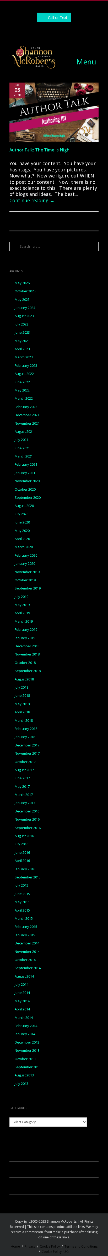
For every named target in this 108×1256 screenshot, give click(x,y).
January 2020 (25, 563)
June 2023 (22, 332)
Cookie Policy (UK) (55, 1251)
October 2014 (25, 960)
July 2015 (21, 885)
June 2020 (22, 522)
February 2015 (26, 926)
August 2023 (24, 316)
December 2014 (27, 943)
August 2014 (24, 976)
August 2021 (24, 431)
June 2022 (22, 382)
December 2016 (27, 811)
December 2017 (27, 745)
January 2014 (25, 1034)
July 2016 (21, 844)
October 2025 (25, 291)
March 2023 (24, 357)
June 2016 (22, 852)
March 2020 (24, 547)
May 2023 (22, 341)
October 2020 (25, 489)
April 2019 (22, 613)
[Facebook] (36, 31)
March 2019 (24, 621)
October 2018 (25, 662)
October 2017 (25, 762)
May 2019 (22, 605)
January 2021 (25, 473)
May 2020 (22, 530)
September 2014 (28, 968)
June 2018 (22, 695)
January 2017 (25, 803)
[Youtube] (72, 31)
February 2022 (26, 407)
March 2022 (24, 398)
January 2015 (25, 935)
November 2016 (27, 819)
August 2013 (24, 1075)
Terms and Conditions (81, 1246)
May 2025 (22, 299)
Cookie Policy (50, 1246)
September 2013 (28, 1067)
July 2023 (21, 324)
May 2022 (22, 390)
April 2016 (22, 860)
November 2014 (27, 951)
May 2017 (22, 786)
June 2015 (22, 894)
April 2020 (22, 539)
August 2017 (24, 770)
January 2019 (25, 638)
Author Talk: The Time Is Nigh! (40, 150)
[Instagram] (48, 31)
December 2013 (27, 1042)
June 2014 (22, 992)
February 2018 (26, 728)
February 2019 (26, 629)
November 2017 (27, 753)
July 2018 (21, 687)
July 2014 (21, 984)
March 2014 (24, 1017)
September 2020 (28, 497)
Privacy (30, 1246)
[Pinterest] (60, 31)
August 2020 (24, 506)
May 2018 (22, 704)
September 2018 (28, 671)
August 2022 (24, 374)
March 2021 (24, 456)
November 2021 (27, 423)
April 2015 (22, 910)
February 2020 (26, 555)
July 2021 (21, 440)
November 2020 (27, 481)
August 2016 (24, 836)
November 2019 (27, 572)
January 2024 (25, 308)
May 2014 (22, 1001)
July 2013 (21, 1083)
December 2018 (27, 646)
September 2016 (28, 828)
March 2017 (24, 794)
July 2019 (21, 596)
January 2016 (25, 869)
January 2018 (25, 737)
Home (15, 1246)
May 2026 (22, 283)
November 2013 (27, 1050)
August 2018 (24, 679)
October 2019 (25, 580)
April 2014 (22, 1009)
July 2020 (21, 514)
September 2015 (28, 877)
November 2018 (27, 654)
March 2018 (24, 720)
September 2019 (28, 588)
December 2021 (27, 415)
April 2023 (22, 349)
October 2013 (25, 1059)
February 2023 (26, 365)
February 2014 (26, 1026)
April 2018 (22, 712)
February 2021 (26, 464)
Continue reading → (32, 200)
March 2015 (24, 918)
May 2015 (22, 902)
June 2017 (22, 778)
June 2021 (22, 448)
